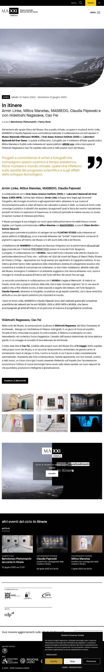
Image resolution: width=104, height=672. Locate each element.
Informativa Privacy (75, 667)
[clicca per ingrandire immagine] (18, 403)
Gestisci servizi (51, 654)
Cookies (65, 667)
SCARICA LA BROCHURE (15, 380)
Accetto (52, 473)
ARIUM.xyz (68, 144)
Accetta (53, 661)
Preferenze (91, 661)
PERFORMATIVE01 (40, 249)
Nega (72, 661)
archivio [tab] (6, 528)
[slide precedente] (97, 530)
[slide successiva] (102, 530)
